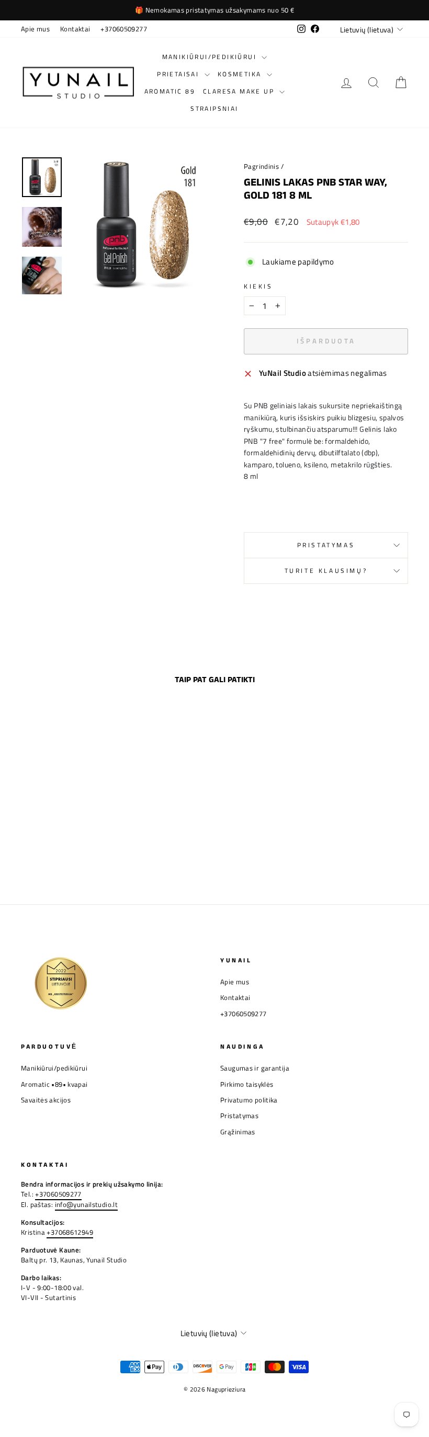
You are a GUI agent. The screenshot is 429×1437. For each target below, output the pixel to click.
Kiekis (258, 286)
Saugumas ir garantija (254, 1068)
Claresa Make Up (240, 91)
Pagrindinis (261, 166)
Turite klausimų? (326, 571)
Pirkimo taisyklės (246, 1084)
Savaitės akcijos (46, 1100)
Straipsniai (214, 108)
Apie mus (35, 29)
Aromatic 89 (169, 91)
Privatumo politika (249, 1100)
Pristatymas (326, 545)
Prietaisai (179, 74)
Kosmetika (241, 74)
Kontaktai (75, 29)
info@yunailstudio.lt (86, 1205)
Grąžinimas (237, 1132)
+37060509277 (123, 29)
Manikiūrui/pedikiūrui (210, 57)
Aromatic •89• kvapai (54, 1084)
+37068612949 (70, 1232)
